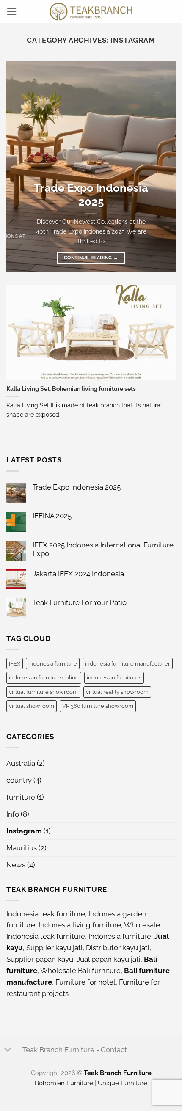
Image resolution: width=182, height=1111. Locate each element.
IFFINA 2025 (52, 516)
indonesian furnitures (114, 677)
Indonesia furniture (119, 936)
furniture (20, 797)
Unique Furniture (122, 1083)
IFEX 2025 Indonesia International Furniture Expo (103, 549)
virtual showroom (31, 705)
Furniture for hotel (85, 982)
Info (12, 814)
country (19, 780)
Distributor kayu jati (117, 947)
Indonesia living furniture (80, 925)
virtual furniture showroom (43, 691)
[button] (11, 11)
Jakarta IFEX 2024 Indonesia (78, 573)
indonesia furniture (52, 663)
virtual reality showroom (117, 691)
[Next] (161, 167)
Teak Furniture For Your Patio (80, 602)
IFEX (14, 663)
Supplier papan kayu (39, 959)
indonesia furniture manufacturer (127, 663)
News (15, 865)
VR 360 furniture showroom (97, 705)
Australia (20, 763)
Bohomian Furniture (64, 1083)
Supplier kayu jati (54, 947)
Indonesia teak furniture (45, 914)
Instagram (24, 831)
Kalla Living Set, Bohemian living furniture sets (71, 388)
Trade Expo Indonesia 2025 (91, 195)
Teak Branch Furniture (118, 1073)
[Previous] (20, 167)
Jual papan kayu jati (109, 959)
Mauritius (21, 848)
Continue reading (91, 258)
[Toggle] (8, 1050)
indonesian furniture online (44, 677)
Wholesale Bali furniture (80, 970)
